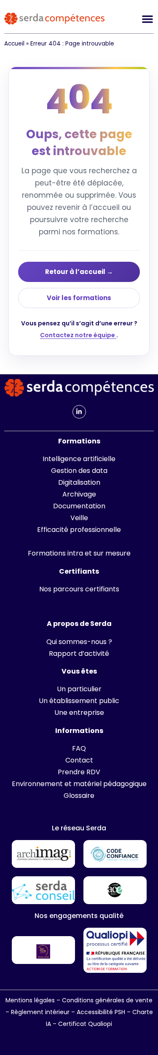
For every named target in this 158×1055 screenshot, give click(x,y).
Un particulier (79, 689)
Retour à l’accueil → (79, 271)
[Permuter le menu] (147, 19)
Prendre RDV (79, 772)
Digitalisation (79, 482)
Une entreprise (79, 712)
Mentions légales (30, 1000)
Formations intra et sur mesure (79, 553)
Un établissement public (79, 701)
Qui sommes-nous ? (79, 642)
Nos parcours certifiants (79, 589)
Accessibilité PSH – (104, 1012)
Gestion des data (79, 470)
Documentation (79, 506)
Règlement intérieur (40, 1012)
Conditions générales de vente (107, 1000)
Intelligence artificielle (79, 459)
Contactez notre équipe (78, 335)
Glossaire (79, 795)
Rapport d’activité (79, 653)
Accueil (14, 44)
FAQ (79, 748)
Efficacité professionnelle (79, 529)
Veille (79, 518)
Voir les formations (79, 297)
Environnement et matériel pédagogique (79, 784)
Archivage (79, 494)
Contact (79, 760)
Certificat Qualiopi (85, 1024)
